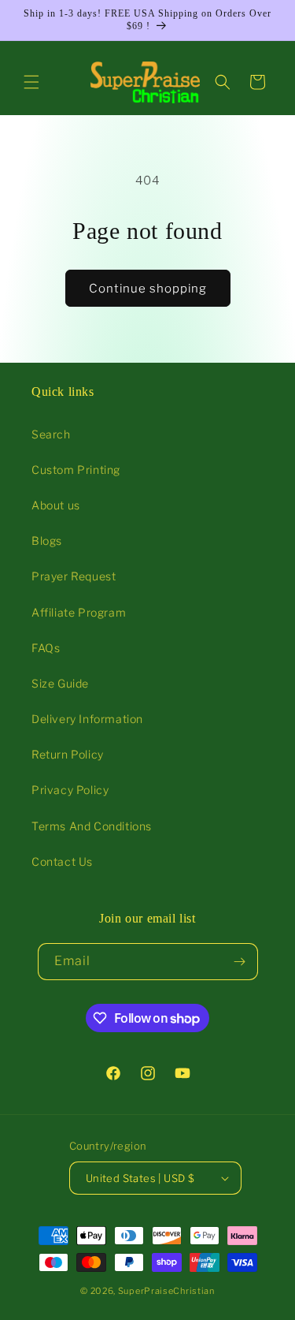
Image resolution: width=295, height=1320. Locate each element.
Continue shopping (148, 289)
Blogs (46, 540)
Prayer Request (73, 576)
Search (51, 434)
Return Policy (67, 754)
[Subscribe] (240, 961)
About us (55, 505)
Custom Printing (75, 469)
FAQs (45, 647)
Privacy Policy (70, 789)
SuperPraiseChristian (166, 1290)
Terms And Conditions (91, 826)
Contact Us (62, 861)
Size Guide (60, 683)
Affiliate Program (78, 612)
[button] (31, 82)
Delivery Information (87, 718)
